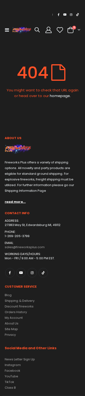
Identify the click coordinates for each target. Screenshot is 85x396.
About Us (12, 323)
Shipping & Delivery (19, 300)
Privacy (10, 334)
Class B (10, 387)
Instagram (32, 272)
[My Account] (48, 30)
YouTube (11, 376)
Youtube (21, 272)
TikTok (43, 272)
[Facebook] (58, 14)
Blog (8, 295)
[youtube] (65, 14)
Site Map (11, 329)
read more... (15, 202)
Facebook (10, 272)
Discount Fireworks (19, 306)
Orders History (16, 312)
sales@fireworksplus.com (25, 247)
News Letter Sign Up (20, 359)
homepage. (60, 95)
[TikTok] (77, 14)
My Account (14, 317)
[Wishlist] (60, 30)
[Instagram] (71, 14)
